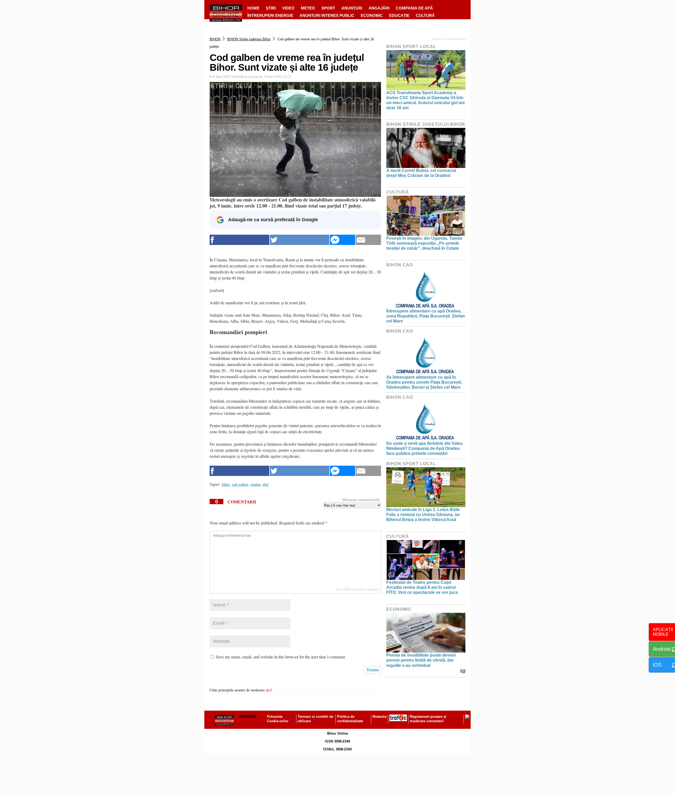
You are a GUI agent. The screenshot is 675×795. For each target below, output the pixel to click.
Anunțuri (351, 8)
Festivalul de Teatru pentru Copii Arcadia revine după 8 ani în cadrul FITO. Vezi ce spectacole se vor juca (422, 587)
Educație (399, 15)
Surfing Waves (456, 38)
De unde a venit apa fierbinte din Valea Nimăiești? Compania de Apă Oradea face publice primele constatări (424, 448)
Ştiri (271, 8)
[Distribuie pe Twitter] (299, 240)
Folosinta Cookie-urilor (277, 719)
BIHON (215, 39)
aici (268, 689)
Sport (328, 8)
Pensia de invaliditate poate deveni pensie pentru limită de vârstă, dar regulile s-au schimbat (421, 660)
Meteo (308, 8)
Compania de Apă (414, 8)
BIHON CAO (399, 265)
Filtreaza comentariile (361, 500)
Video (288, 8)
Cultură (425, 15)
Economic (372, 15)
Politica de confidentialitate (350, 719)
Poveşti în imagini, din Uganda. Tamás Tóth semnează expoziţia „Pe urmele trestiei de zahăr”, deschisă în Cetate (424, 243)
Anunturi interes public (327, 15)
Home (253, 8)
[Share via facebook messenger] (342, 240)
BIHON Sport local (411, 46)
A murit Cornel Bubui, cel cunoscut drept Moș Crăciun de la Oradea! (421, 173)
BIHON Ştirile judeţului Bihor (249, 39)
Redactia (380, 717)
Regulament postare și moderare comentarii (428, 719)
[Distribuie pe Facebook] (239, 240)
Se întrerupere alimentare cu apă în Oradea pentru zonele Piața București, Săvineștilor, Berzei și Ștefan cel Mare (424, 382)
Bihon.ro (247, 717)
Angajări (379, 8)
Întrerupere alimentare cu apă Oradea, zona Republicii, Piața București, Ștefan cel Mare (425, 316)
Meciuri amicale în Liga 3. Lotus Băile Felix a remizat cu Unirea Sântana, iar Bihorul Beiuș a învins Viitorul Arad (423, 514)
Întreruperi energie (270, 15)
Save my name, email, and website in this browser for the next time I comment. (281, 656)
